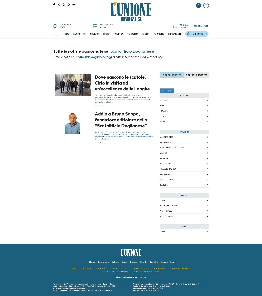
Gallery (164, 111)
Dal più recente (172, 75)
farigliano (165, 163)
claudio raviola (168, 169)
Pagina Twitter (60, 4)
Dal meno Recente (196, 75)
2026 (162, 231)
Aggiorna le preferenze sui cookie (131, 277)
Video (163, 116)
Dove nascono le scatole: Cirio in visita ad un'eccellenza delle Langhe (122, 83)
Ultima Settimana (168, 205)
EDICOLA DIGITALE (184, 26)
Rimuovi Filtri (166, 91)
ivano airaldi (166, 174)
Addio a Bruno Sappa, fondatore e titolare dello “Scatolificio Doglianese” (121, 120)
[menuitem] (66, 34)
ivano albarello (168, 142)
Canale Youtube (73, 4)
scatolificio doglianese (172, 147)
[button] (206, 5)
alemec (163, 153)
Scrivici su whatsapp (70, 4)
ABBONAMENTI (201, 26)
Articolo (164, 100)
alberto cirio (166, 137)
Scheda (164, 121)
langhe (164, 185)
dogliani (164, 158)
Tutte (163, 200)
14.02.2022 (99, 142)
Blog (162, 105)
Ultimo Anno (166, 216)
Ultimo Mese (166, 211)
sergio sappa (166, 179)
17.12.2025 (99, 105)
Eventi (103, 26)
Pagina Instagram (65, 4)
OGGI (63, 26)
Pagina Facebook (55, 4)
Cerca (198, 5)
